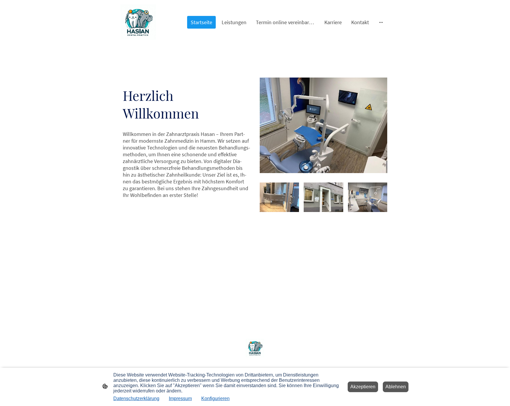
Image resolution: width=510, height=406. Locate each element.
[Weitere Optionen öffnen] (381, 22)
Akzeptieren (362, 386)
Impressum (180, 398)
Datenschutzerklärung (136, 398)
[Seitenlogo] (138, 22)
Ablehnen (395, 386)
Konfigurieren (215, 398)
